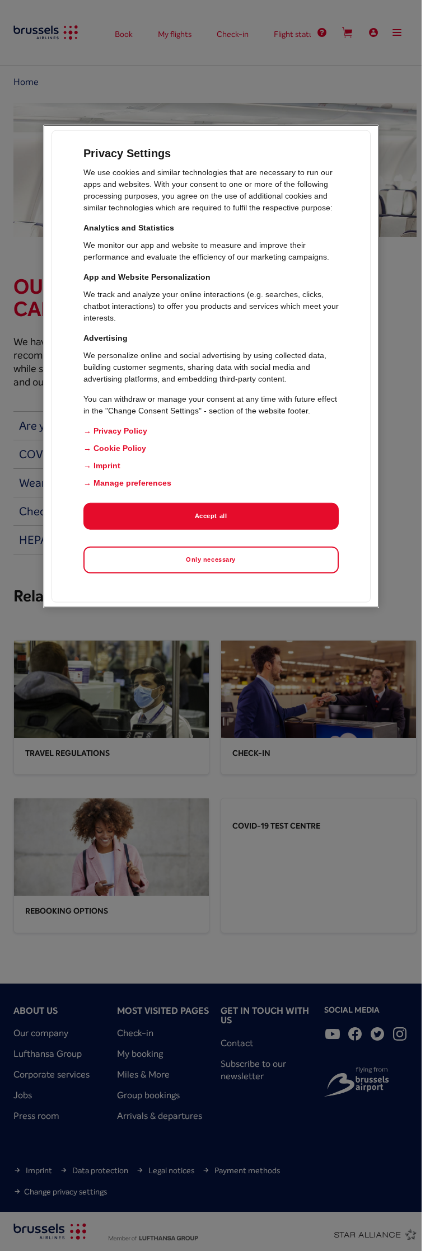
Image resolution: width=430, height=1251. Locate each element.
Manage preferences (132, 482)
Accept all (211, 515)
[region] (211, 366)
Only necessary (211, 559)
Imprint (107, 465)
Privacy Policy (120, 430)
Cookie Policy (120, 448)
